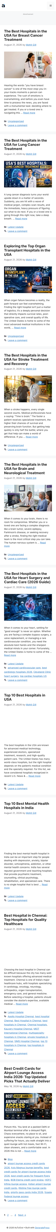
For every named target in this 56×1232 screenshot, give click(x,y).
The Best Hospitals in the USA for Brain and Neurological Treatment (25, 468)
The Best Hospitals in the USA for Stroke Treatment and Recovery (26, 359)
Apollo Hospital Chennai (21, 1016)
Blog (10, 1159)
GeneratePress (42, 1227)
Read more (29, 112)
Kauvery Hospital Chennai (18, 1028)
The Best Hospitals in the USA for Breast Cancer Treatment (25, 35)
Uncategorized (16, 121)
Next (22, 1215)
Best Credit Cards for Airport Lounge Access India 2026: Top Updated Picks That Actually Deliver (27, 1074)
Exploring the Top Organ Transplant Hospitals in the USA (27, 250)
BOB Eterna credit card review (27, 1180)
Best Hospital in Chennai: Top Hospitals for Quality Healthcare (25, 919)
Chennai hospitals (37, 1024)
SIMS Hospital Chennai (26, 1041)
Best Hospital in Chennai (27, 1020)
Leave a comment (17, 125)
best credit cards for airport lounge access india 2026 (27, 1171)
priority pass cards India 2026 (27, 1192)
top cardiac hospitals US (33, 676)
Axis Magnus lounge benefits (27, 1167)
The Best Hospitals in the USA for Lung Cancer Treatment (25, 144)
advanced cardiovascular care (24, 667)
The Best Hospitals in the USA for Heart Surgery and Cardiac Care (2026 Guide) (27, 578)
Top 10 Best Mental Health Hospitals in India (26, 805)
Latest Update (16, 227)
